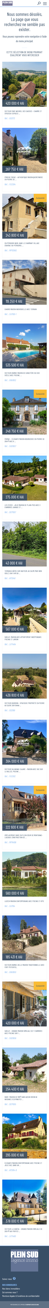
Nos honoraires (9, 1284)
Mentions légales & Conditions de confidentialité (20, 1296)
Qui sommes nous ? (10, 1292)
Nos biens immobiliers (11, 1288)
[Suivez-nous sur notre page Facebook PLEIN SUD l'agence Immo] (14, 1279)
